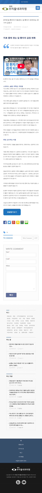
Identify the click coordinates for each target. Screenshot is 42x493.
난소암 (22, 320)
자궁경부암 (14, 318)
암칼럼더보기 (12, 212)
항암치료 (32, 320)
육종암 (27, 320)
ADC (31, 330)
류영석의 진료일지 (16, 29)
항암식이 (26, 330)
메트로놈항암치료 (28, 327)
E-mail (8, 258)
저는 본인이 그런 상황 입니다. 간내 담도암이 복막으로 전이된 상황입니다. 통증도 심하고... (21, 414)
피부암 (17, 320)
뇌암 (13, 320)
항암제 (28, 318)
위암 (24, 318)
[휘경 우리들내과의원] (14, 8)
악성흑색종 (23, 323)
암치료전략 (32, 325)
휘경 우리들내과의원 (20, 474)
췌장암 (8, 327)
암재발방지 (19, 327)
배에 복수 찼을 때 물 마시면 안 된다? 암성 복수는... (21, 345)
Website (8, 265)
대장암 (20, 330)
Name (7, 252)
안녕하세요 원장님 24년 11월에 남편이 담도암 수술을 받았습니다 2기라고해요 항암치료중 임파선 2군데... (21, 392)
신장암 (15, 332)
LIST (36, 238)
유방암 (29, 323)
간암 (17, 325)
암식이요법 (30, 316)
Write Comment (27, 238)
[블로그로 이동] (18, 485)
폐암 (14, 316)
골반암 (8, 325)
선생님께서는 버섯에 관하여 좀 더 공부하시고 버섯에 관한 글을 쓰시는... (21, 424)
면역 (13, 325)
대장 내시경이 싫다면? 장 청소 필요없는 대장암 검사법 (21, 354)
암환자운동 (24, 332)
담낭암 (8, 318)
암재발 (21, 325)
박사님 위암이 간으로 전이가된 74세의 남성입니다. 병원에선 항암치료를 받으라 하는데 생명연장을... (21, 404)
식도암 (8, 320)
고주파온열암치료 (21, 316)
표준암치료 (10, 330)
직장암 (26, 325)
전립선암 (9, 316)
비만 (20, 318)
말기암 (15, 330)
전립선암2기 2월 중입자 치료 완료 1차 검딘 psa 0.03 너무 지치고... (21, 382)
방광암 (33, 318)
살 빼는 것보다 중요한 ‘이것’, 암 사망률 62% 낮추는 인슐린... (21, 364)
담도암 (13, 327)
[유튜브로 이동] (24, 485)
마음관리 (31, 332)
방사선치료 (10, 323)
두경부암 (16, 323)
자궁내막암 (10, 332)
